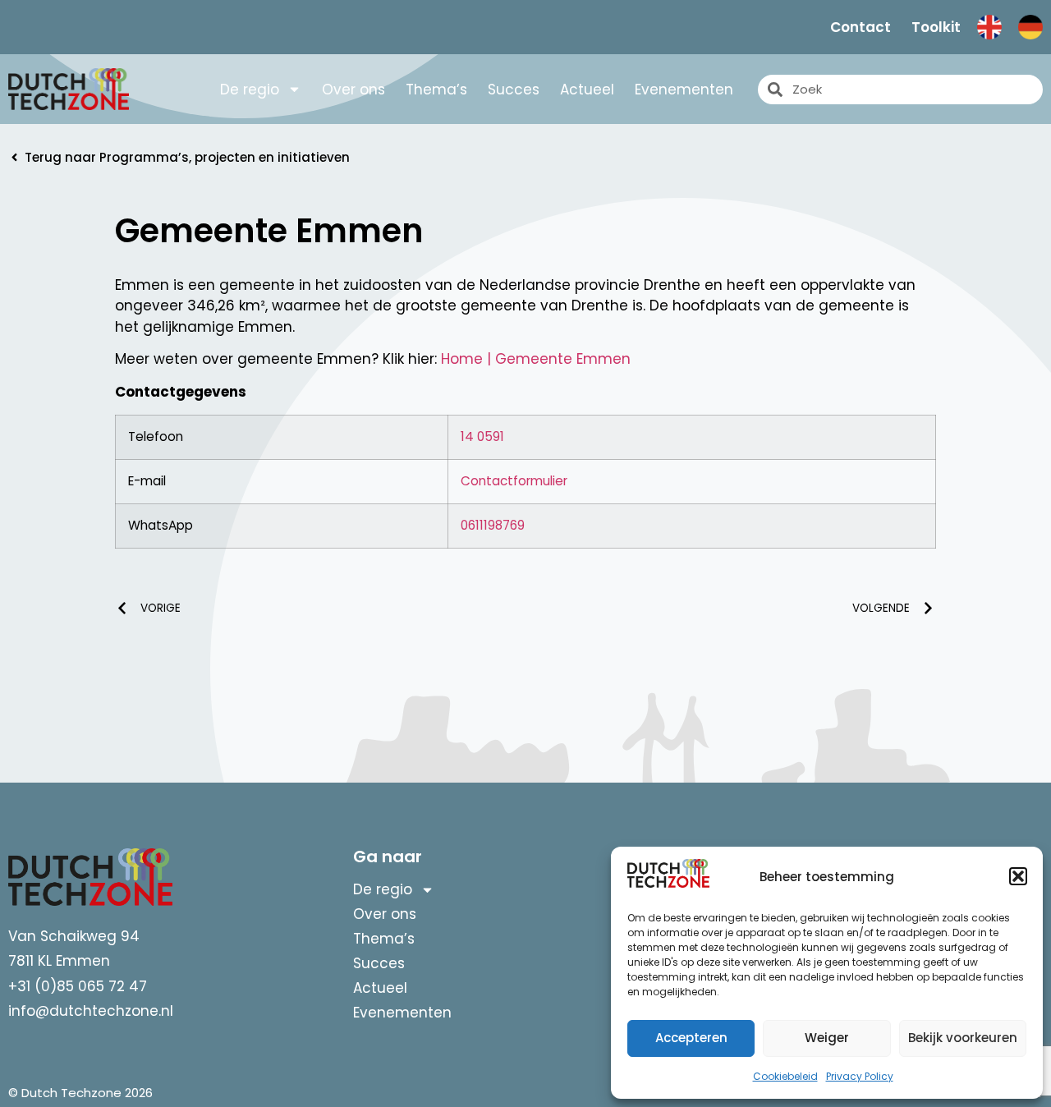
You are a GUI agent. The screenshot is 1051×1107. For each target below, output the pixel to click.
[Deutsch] (1030, 27)
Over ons (353, 89)
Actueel (587, 89)
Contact (860, 27)
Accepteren (691, 1037)
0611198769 (493, 525)
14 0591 (482, 436)
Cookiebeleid (785, 1076)
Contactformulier (514, 480)
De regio (249, 89)
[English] (989, 27)
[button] (1018, 876)
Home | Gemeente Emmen (536, 359)
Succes (513, 89)
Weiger (827, 1037)
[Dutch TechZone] (68, 89)
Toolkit (936, 27)
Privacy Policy (859, 1076)
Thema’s (436, 89)
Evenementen (684, 89)
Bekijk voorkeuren (962, 1037)
